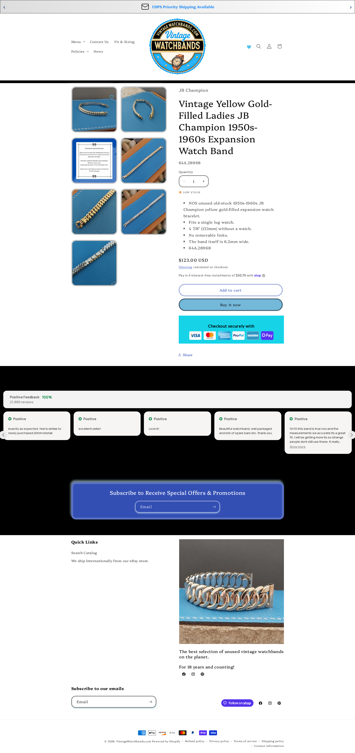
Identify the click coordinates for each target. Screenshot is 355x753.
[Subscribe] (214, 507)
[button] (77, 41)
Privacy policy (219, 741)
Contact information (269, 745)
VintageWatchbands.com (133, 741)
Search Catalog (84, 552)
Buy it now (230, 304)
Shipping (185, 267)
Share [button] (187, 354)
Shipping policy (273, 741)
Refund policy (194, 741)
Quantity (186, 172)
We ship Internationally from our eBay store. (110, 560)
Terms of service (245, 741)
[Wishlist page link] (249, 46)
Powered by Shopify (166, 741)
